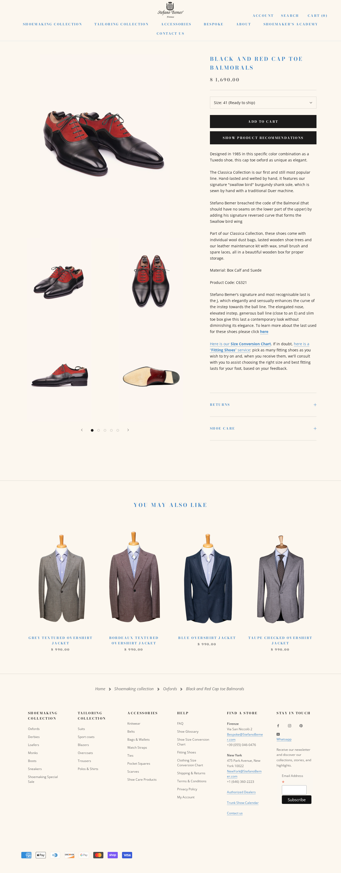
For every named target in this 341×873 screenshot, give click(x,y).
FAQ (180, 723)
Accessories (176, 24)
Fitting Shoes (186, 752)
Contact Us (170, 33)
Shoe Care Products (142, 779)
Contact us (235, 813)
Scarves (133, 771)
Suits (81, 729)
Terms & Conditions (191, 781)
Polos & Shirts (88, 769)
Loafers (33, 745)
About (243, 24)
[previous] (17, 584)
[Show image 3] (105, 430)
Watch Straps (137, 747)
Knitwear (133, 723)
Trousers (84, 761)
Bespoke (214, 24)
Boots (32, 761)
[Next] (128, 430)
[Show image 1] (92, 430)
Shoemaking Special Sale (43, 779)
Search (290, 15)
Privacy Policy (187, 789)
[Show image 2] (98, 430)
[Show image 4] (111, 430)
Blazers (83, 745)
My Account (185, 797)
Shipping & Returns (191, 773)
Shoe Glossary (187, 731)
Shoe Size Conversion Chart (193, 742)
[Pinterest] (301, 725)
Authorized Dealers (241, 792)
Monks (33, 753)
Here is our (240, 343)
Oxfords (170, 689)
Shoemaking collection (52, 24)
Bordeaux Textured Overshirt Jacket (134, 640)
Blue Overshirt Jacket (207, 637)
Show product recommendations (263, 137)
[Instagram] (289, 725)
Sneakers (35, 769)
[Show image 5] (117, 430)
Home (100, 689)
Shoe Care (222, 428)
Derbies (34, 737)
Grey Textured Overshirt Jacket (60, 640)
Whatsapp (284, 739)
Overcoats (85, 753)
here (264, 331)
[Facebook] (278, 725)
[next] (324, 584)
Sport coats (86, 737)
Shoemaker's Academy (290, 24)
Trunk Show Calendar (243, 802)
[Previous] (82, 430)
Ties (130, 755)
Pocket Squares (138, 763)
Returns (220, 404)
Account (263, 15)
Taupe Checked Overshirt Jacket (280, 640)
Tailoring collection (121, 24)
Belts (131, 731)
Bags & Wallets (138, 739)
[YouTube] (278, 734)
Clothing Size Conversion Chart (190, 762)
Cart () (318, 15)
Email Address (292, 778)
